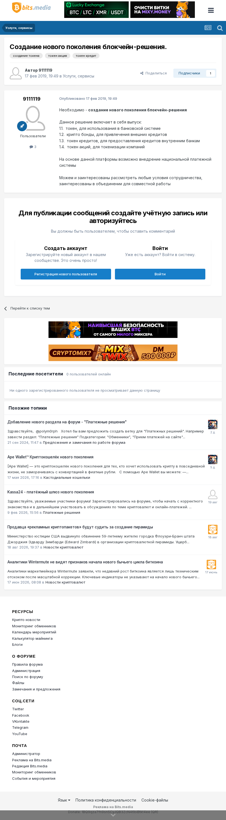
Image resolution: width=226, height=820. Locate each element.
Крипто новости (26, 619)
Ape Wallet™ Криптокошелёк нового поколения (50, 457)
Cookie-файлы (154, 800)
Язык (63, 800)
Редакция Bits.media (29, 766)
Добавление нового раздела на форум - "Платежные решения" (67, 422)
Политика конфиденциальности (106, 800)
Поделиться (155, 73)
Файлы (18, 683)
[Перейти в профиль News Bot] (212, 529)
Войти (160, 274)
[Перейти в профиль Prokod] (212, 494)
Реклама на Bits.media (32, 760)
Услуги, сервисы (78, 76)
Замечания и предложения (36, 689)
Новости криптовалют (63, 547)
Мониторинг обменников (34, 626)
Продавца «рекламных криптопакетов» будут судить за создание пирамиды (80, 527)
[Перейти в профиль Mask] (212, 424)
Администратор (26, 753)
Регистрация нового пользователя (65, 274)
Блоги (17, 644)
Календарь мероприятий (34, 632)
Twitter (18, 709)
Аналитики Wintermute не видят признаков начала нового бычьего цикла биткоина (85, 562)
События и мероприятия (33, 778)
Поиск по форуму (27, 676)
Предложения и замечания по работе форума (84, 442)
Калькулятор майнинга (32, 638)
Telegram (20, 727)
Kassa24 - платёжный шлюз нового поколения (50, 492)
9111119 (45, 70)
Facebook (20, 715)
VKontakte (20, 721)
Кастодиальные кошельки (67, 477)
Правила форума (27, 664)
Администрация (26, 670)
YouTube (19, 734)
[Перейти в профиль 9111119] (16, 73)
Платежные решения (61, 512)
